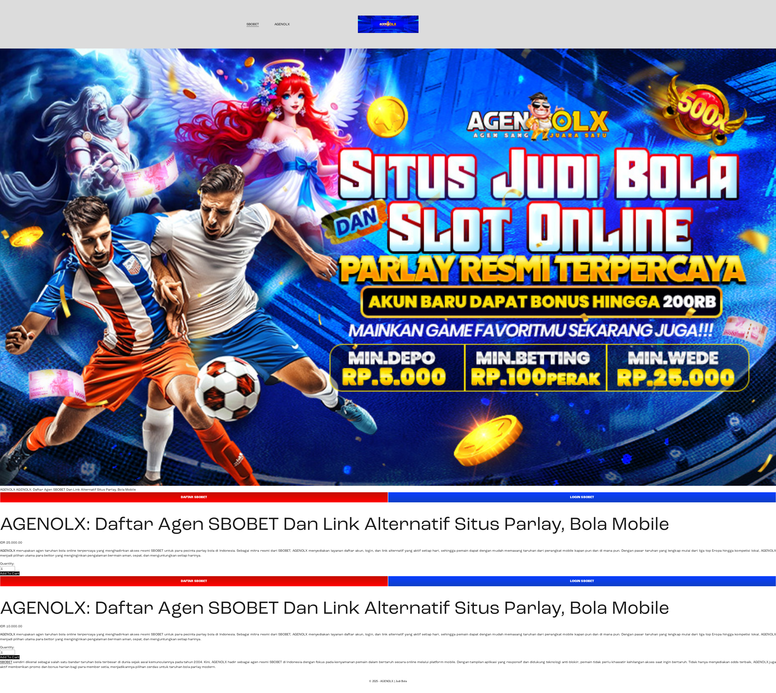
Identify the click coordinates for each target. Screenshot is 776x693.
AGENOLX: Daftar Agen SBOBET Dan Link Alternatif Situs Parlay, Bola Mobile (76, 489)
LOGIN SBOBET (582, 497)
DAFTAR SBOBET (194, 497)
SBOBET (253, 24)
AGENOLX (282, 24)
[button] (10, 573)
